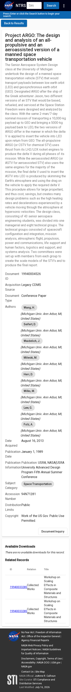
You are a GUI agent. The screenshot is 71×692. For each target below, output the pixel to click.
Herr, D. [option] (28, 374)
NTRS (21, 5)
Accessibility (28, 662)
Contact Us (27, 671)
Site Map (40, 671)
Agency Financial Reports (35, 640)
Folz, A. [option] (28, 424)
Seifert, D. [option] (30, 324)
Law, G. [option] (28, 407)
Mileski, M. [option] (30, 357)
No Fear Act (27, 632)
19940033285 (18, 587)
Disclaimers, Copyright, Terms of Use (41, 658)
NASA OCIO (43, 662)
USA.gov (55, 662)
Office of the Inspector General (43, 636)
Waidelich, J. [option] (32, 341)
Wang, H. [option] (29, 307)
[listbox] (43, 312)
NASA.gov (26, 666)
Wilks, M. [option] (29, 391)
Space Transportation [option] (38, 484)
